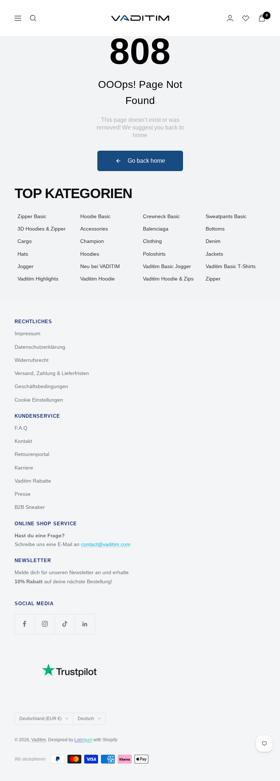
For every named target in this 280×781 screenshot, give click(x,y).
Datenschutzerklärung (40, 347)
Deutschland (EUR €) (40, 718)
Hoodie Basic (95, 216)
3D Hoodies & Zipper (42, 229)
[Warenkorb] (261, 18)
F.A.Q (21, 428)
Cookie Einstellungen (39, 400)
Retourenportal (32, 454)
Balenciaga (155, 229)
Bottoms (215, 229)
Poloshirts (154, 254)
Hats (23, 254)
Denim (213, 241)
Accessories (94, 229)
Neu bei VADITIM (100, 266)
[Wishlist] (245, 18)
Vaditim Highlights (38, 279)
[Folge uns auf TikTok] (65, 624)
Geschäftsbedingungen (41, 386)
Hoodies (89, 254)
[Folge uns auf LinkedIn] (85, 624)
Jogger (26, 266)
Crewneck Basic (161, 216)
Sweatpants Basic (226, 216)
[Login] (230, 18)
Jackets (214, 254)
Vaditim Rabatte (33, 481)
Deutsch (86, 718)
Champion (92, 241)
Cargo (25, 241)
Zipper (213, 279)
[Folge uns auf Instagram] (45, 624)
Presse (23, 494)
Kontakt (23, 441)
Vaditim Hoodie (97, 279)
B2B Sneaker (30, 507)
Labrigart (83, 739)
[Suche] (33, 18)
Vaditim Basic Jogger (167, 266)
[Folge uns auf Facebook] (25, 624)
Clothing (152, 241)
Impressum (27, 333)
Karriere (24, 468)
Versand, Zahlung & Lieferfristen (52, 373)
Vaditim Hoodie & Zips (168, 279)
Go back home (146, 161)
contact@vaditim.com (106, 544)
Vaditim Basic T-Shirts (231, 266)
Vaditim (38, 739)
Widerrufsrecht (31, 360)
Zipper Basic (32, 216)
